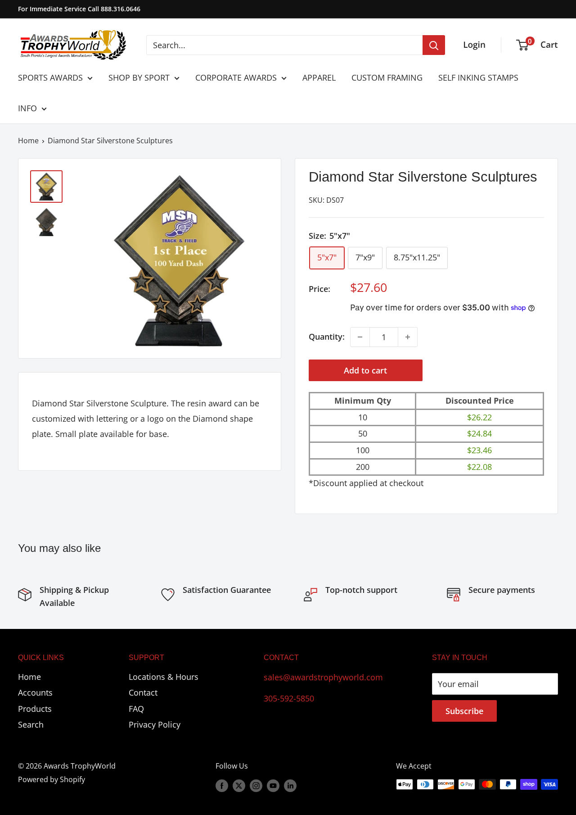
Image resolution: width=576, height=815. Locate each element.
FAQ (136, 708)
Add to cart (365, 370)
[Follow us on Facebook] (222, 785)
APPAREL (319, 77)
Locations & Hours (163, 676)
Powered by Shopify (51, 779)
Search (31, 724)
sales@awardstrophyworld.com (323, 677)
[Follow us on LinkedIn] (290, 785)
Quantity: (327, 336)
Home (28, 141)
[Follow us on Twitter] (239, 785)
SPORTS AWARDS (50, 77)
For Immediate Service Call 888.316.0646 (79, 9)
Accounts (35, 692)
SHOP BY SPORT (139, 77)
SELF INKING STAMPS (478, 77)
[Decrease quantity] (360, 337)
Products (35, 708)
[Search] (434, 45)
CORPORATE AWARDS (236, 77)
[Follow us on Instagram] (256, 785)
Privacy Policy (154, 724)
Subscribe (464, 711)
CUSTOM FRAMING (387, 77)
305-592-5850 (289, 698)
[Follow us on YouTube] (273, 785)
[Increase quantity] (407, 337)
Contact (143, 692)
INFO (27, 108)
